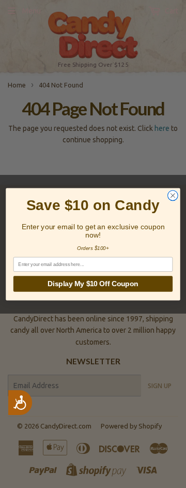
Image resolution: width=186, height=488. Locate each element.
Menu (31, 11)
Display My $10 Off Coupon (93, 283)
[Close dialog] (173, 195)
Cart (170, 11)
